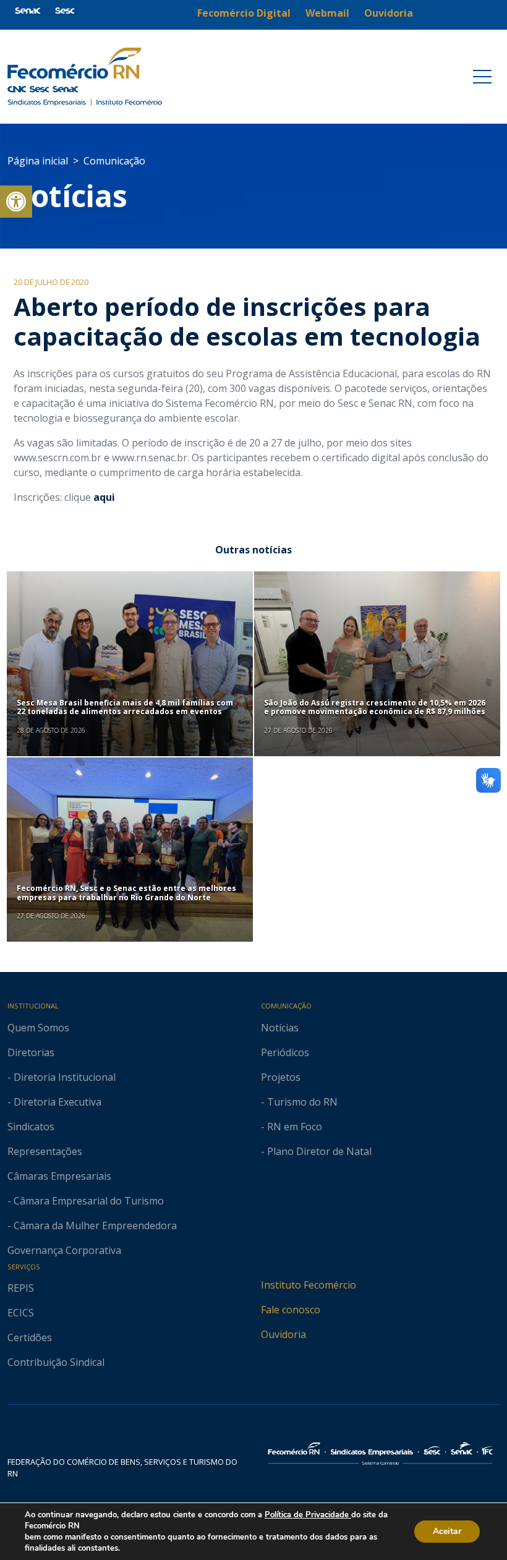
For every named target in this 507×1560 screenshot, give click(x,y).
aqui (104, 497)
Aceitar (447, 1531)
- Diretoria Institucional (61, 1077)
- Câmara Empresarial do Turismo (85, 1201)
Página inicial (37, 161)
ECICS (20, 1312)
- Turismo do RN (299, 1102)
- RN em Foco (291, 1126)
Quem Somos (38, 1027)
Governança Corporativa (64, 1250)
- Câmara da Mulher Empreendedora (92, 1225)
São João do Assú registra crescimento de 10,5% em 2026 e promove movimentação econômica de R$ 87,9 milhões (374, 707)
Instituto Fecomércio (308, 1285)
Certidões (29, 1337)
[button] (16, 201)
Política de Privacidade (308, 1514)
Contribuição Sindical (55, 1362)
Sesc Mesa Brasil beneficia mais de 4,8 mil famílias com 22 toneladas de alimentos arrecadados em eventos (125, 707)
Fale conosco (290, 1309)
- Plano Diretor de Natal (316, 1151)
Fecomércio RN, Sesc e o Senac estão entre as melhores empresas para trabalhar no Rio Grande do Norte (126, 892)
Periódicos (285, 1052)
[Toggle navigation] (482, 77)
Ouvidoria (283, 1334)
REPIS (20, 1288)
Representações (44, 1151)
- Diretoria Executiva (54, 1102)
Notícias (67, 196)
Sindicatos (30, 1126)
